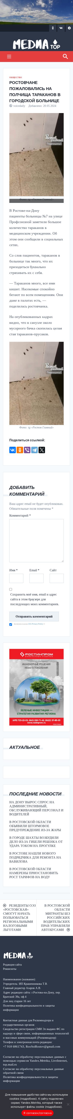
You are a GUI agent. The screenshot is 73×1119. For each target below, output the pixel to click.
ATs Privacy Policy (36, 624)
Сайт (53, 570)
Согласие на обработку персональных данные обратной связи (33, 1070)
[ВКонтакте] (12, 450)
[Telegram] (34, 450)
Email (34, 570)
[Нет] (68, 1104)
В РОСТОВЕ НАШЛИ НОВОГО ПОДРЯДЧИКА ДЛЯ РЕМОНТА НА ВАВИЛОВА (35, 857)
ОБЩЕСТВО (15, 77)
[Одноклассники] (20, 450)
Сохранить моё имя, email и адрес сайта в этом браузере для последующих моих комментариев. (34, 599)
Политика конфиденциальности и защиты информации (30, 1078)
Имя (13, 570)
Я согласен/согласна (38, 1113)
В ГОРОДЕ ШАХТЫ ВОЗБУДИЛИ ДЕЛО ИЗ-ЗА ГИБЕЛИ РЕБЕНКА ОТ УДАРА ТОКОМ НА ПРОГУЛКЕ (36, 841)
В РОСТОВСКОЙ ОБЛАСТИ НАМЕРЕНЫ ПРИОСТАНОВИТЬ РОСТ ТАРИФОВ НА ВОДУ (33, 873)
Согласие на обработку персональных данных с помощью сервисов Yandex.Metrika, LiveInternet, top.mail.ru (35, 1060)
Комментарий (20, 515)
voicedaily (19, 105)
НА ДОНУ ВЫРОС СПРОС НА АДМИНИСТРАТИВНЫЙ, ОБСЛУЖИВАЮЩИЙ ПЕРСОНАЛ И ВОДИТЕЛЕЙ (36, 808)
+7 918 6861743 (13, 1046)
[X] (42, 450)
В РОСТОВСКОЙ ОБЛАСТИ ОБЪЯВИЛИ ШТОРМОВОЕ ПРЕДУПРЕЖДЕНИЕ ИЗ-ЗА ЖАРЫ (35, 826)
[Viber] (27, 450)
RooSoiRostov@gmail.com (43, 1046)
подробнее (28, 1098)
